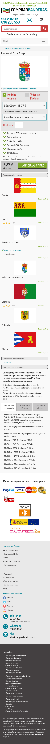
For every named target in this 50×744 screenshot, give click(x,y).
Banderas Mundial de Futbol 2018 (17, 711)
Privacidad (17, 561)
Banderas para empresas (14, 693)
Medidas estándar (12, 96)
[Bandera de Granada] (25, 291)
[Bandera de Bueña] (25, 185)
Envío (6, 558)
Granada (6, 301)
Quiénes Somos (9, 578)
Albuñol (5, 348)
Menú (5, 40)
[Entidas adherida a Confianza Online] (24, 510)
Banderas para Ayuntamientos (16, 656)
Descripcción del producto (9, 406)
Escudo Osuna (8, 253)
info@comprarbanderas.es (22, 637)
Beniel (5, 218)
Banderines (27, 676)
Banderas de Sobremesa (14, 668)
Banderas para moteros (13, 672)
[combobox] (25, 105)
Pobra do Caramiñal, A (12, 277)
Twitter (8, 602)
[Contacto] (29, 20)
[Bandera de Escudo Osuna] (25, 250)
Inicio (7, 48)
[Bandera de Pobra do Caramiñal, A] (25, 268)
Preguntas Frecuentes (11, 550)
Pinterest (9, 606)
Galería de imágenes (10, 581)
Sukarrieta (7, 325)
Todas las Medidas (35, 96)
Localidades (15, 48)
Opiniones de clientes (40, 406)
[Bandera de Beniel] (25, 209)
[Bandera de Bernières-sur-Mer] (25, 232)
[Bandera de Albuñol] (25, 339)
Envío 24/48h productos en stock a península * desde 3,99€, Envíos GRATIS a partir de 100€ (25, 4)
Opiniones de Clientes (11, 554)
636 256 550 (10, 22)
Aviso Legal (8, 574)
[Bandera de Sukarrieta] (25, 315)
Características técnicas (24, 406)
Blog (5, 588)
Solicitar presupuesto (11, 585)
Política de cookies (10, 565)
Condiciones (8, 561)
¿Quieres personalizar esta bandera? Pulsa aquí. (20, 88)
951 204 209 (10, 19)
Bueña (5, 195)
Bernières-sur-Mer (10, 242)
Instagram (9, 610)
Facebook (9, 598)
